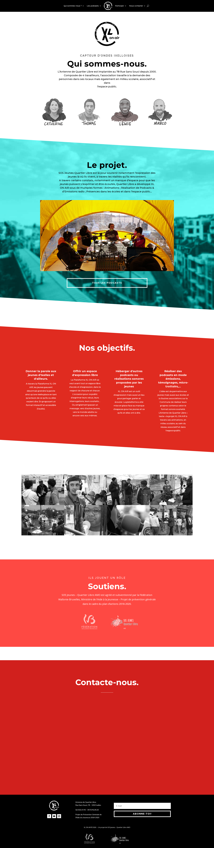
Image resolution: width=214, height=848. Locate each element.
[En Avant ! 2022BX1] (128, 504)
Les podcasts (93, 6)
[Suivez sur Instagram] (59, 816)
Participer (119, 6)
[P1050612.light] (85, 504)
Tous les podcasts (107, 283)
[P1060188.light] (85, 535)
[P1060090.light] (128, 535)
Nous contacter (136, 6)
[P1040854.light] (171, 504)
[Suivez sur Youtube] (54, 816)
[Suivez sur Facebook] (49, 816)
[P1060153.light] (171, 535)
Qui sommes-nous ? (73, 6)
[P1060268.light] (42, 535)
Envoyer (146, 774)
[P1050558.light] (42, 504)
